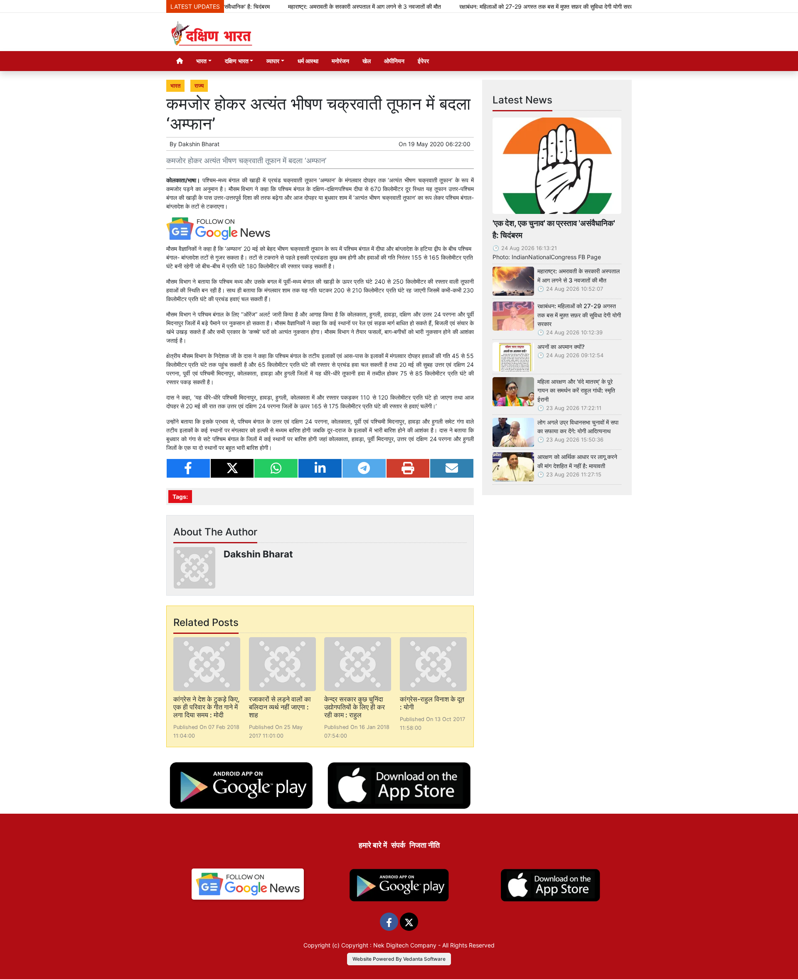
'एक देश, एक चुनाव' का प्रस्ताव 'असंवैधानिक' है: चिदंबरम (554, 229)
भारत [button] (201, 60)
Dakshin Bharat (198, 143)
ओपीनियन (394, 60)
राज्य (199, 86)
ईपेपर (423, 60)
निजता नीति (424, 845)
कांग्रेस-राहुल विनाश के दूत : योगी (432, 703)
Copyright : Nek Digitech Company (388, 945)
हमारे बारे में (373, 845)
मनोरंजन (340, 60)
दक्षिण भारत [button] (237, 60)
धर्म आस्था (308, 60)
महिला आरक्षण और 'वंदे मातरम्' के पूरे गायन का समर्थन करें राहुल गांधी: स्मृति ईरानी (576, 390)
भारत (175, 86)
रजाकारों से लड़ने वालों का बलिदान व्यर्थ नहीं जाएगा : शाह (280, 707)
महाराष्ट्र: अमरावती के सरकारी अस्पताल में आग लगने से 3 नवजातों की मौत (341, 6)
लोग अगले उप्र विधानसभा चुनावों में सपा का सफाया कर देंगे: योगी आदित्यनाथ (577, 427)
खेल (366, 60)
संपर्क (398, 845)
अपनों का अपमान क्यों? (561, 346)
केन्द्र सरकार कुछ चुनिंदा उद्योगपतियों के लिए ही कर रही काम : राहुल (354, 707)
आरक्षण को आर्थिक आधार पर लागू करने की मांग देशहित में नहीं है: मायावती (577, 461)
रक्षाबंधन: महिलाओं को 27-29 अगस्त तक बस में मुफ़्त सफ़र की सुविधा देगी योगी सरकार (525, 6)
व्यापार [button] (272, 60)
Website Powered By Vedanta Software (399, 959)
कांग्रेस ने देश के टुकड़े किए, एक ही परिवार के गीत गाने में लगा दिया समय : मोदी (206, 707)
